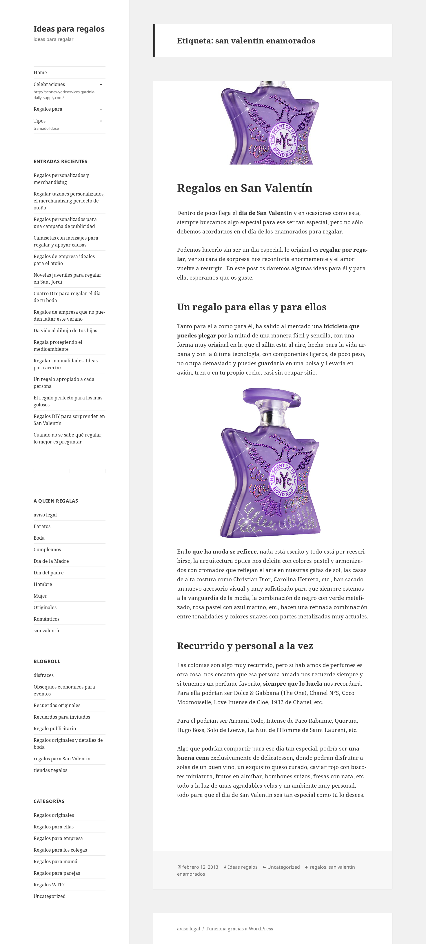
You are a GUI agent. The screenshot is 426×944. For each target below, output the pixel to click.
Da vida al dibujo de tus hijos (65, 330)
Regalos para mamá (55, 861)
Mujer (40, 596)
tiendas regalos (50, 770)
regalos (318, 867)
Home (40, 72)
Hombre (43, 584)
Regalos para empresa (58, 838)
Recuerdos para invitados (62, 717)
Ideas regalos (243, 867)
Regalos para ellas (54, 827)
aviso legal (45, 515)
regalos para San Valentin (62, 758)
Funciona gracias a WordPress (239, 928)
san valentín (47, 630)
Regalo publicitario (55, 728)
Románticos (46, 619)
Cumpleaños (47, 549)
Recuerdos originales (57, 705)
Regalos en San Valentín (245, 187)
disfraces (44, 675)
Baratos (42, 526)
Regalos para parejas (57, 873)
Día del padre (49, 572)
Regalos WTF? (49, 884)
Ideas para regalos (69, 28)
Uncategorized (50, 896)
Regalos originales (54, 815)
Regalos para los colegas (60, 850)
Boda (39, 538)
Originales (45, 607)
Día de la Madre (51, 561)
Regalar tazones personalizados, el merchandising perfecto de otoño (69, 201)
